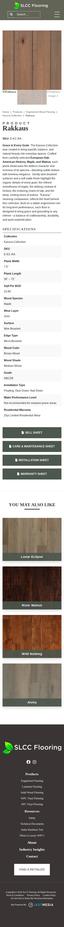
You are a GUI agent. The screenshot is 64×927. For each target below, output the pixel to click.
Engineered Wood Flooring (40, 111)
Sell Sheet (33, 432)
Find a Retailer (32, 869)
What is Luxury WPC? (32, 835)
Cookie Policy (49, 895)
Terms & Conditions (15, 895)
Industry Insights (32, 849)
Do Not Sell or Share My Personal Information (32, 898)
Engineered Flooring (32, 780)
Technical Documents (32, 823)
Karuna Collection (12, 115)
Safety (32, 818)
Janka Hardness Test (32, 829)
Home (6, 111)
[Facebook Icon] (28, 762)
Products (17, 111)
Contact (32, 856)
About (32, 842)
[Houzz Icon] (34, 762)
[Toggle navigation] (57, 14)
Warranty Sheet (33, 473)
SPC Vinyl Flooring (32, 804)
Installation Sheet (33, 460)
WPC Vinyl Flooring (32, 798)
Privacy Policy (33, 895)
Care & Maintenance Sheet (33, 446)
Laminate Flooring (32, 786)
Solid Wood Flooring (32, 792)
